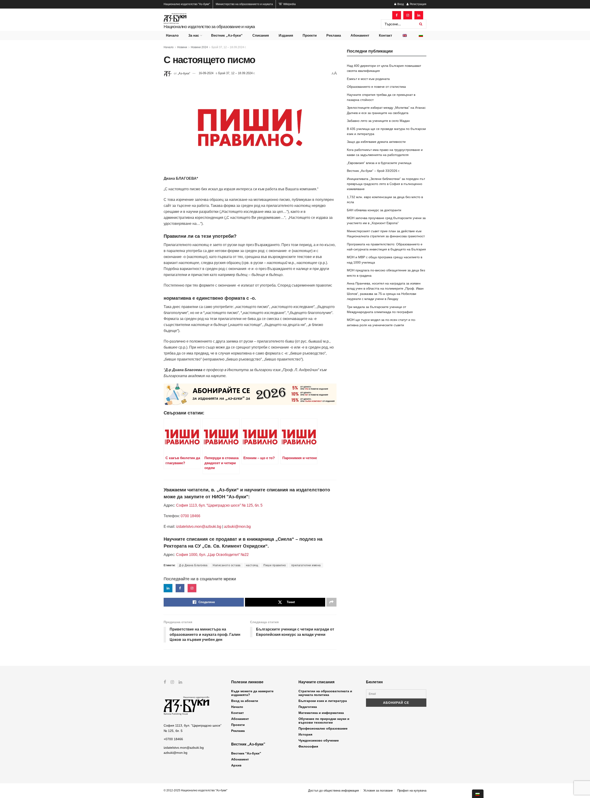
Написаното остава (227, 565)
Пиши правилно (274, 565)
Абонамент (360, 35)
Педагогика (307, 707)
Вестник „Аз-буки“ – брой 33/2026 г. (373, 171)
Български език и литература (322, 701)
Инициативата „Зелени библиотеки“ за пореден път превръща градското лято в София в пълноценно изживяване (386, 184)
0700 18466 (190, 516)
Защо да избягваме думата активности (376, 142)
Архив (236, 765)
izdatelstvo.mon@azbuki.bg (198, 526)
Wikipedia (289, 4)
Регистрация (417, 4)
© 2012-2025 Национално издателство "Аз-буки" (195, 790)
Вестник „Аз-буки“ (227, 35)
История (305, 734)
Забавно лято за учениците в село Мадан (378, 121)
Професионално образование (323, 728)
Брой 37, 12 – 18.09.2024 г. (229, 47)
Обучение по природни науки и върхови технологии (323, 720)
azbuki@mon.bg (237, 526)
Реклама (333, 35)
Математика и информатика (321, 713)
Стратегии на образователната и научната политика (325, 693)
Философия (308, 746)
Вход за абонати (244, 701)
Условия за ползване (378, 790)
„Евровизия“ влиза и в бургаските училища (379, 163)
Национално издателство (187, 4)
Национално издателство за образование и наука (209, 26)
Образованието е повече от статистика (376, 86)
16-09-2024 (206, 73)
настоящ (252, 565)
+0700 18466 (173, 739)
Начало (172, 35)
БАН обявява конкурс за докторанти (374, 210)
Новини (182, 47)
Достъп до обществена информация (333, 790)
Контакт (385, 35)
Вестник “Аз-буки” (246, 753)
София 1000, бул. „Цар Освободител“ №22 (212, 555)
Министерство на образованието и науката (244, 4)
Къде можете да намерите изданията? (252, 693)
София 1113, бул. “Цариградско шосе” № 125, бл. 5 (219, 505)
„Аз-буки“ (184, 73)
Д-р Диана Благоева (193, 565)
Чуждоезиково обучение (318, 740)
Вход (400, 4)
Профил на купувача (411, 790)
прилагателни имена (306, 565)
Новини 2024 (199, 47)
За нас (193, 35)
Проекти (310, 35)
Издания (286, 35)
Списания (260, 35)
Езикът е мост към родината (368, 79)
